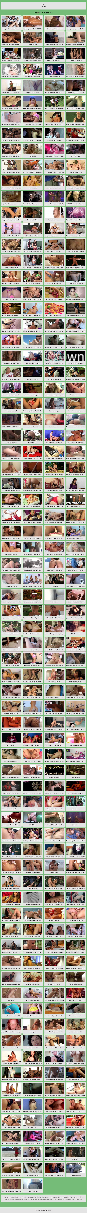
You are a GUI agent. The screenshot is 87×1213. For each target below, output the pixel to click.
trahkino (43, 6)
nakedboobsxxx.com (45, 1210)
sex (43, 4)
